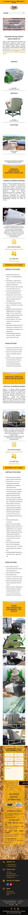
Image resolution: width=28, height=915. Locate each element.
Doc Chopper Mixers (14, 247)
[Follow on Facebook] (7, 884)
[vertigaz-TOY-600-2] (14, 745)
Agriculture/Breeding (9, 901)
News (19, 903)
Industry (20, 901)
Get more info (14, 259)
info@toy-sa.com (10, 817)
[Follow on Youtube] (11, 884)
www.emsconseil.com (15, 911)
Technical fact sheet (14, 265)
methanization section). (16, 49)
